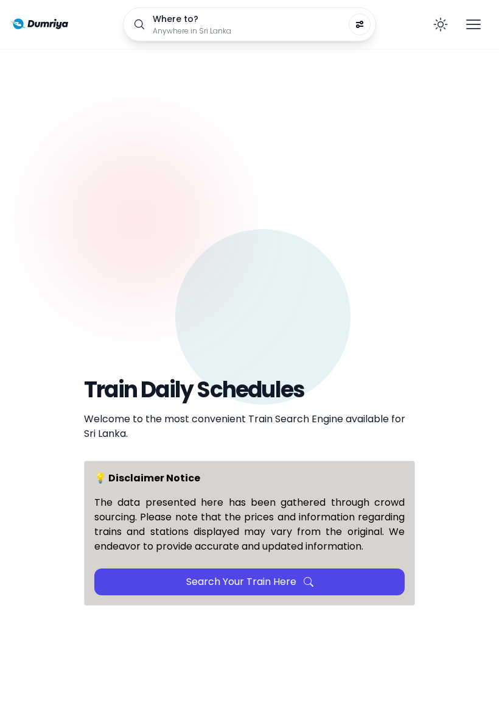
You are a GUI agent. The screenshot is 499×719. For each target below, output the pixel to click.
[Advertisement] (249, 247)
